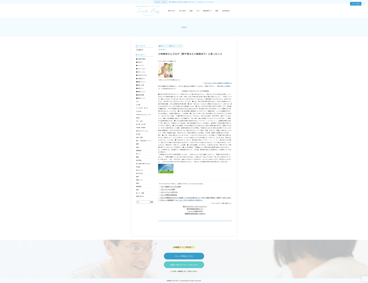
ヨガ (197, 11)
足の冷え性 (139, 173)
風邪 (137, 190)
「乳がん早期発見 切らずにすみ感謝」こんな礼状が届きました (180, 198)
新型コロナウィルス (142, 131)
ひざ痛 (138, 105)
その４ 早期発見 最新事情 (169, 195)
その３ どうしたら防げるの (169, 192)
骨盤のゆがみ (140, 196)
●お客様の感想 (140, 59)
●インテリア (140, 65)
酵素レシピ (139, 180)
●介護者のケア (140, 78)
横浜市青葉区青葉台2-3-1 (195, 209)
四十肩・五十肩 (140, 124)
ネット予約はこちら (184, 256)
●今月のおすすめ (141, 75)
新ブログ (187, 86)
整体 (191, 11)
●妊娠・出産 (140, 85)
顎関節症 (138, 186)
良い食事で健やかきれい (143, 164)
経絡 (137, 147)
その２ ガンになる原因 (168, 189)
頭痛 (137, 183)
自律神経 (138, 160)
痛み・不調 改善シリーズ (143, 141)
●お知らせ (139, 62)
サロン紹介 (182, 11)
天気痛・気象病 (140, 127)
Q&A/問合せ (226, 11)
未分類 (138, 134)
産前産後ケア (207, 11)
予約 (355, 4)
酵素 (137, 177)
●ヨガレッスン (140, 72)
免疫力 (138, 118)
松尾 (171, 61)
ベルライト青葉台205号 (195, 211)
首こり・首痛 (140, 193)
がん (180, 46)
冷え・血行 (139, 121)
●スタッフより (140, 69)
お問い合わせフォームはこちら (184, 264)
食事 (216, 11)
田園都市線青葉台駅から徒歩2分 (195, 214)
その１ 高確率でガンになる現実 (171, 186)
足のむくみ (139, 170)
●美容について (140, 91)
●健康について (163, 46)
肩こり (138, 154)
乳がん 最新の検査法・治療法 (211, 198)
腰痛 (137, 157)
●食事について (140, 98)
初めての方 (171, 11)
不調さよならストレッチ (143, 114)
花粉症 (138, 167)
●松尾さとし (174, 46)
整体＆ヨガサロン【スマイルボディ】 (195, 206)
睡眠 (137, 144)
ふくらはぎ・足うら (142, 108)
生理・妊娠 (139, 137)
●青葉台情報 (140, 95)
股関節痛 (138, 150)
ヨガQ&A (139, 111)
